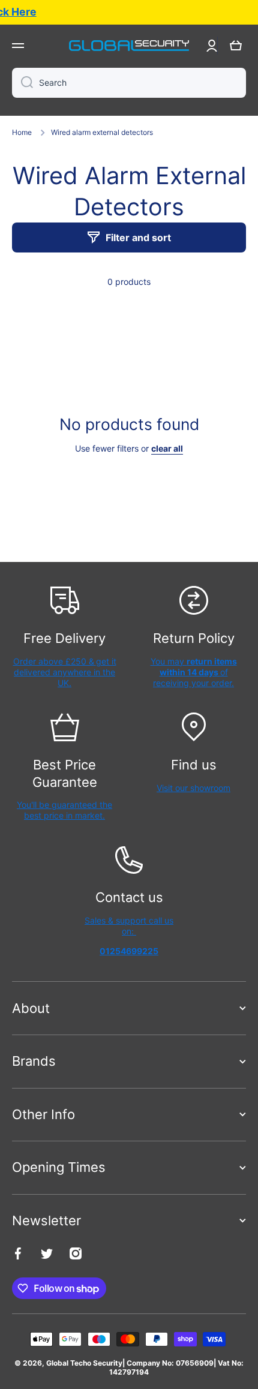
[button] (236, 46)
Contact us (129, 897)
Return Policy (194, 638)
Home (22, 132)
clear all (167, 448)
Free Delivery (64, 638)
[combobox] (129, 83)
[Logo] (129, 45)
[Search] (22, 83)
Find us (194, 764)
